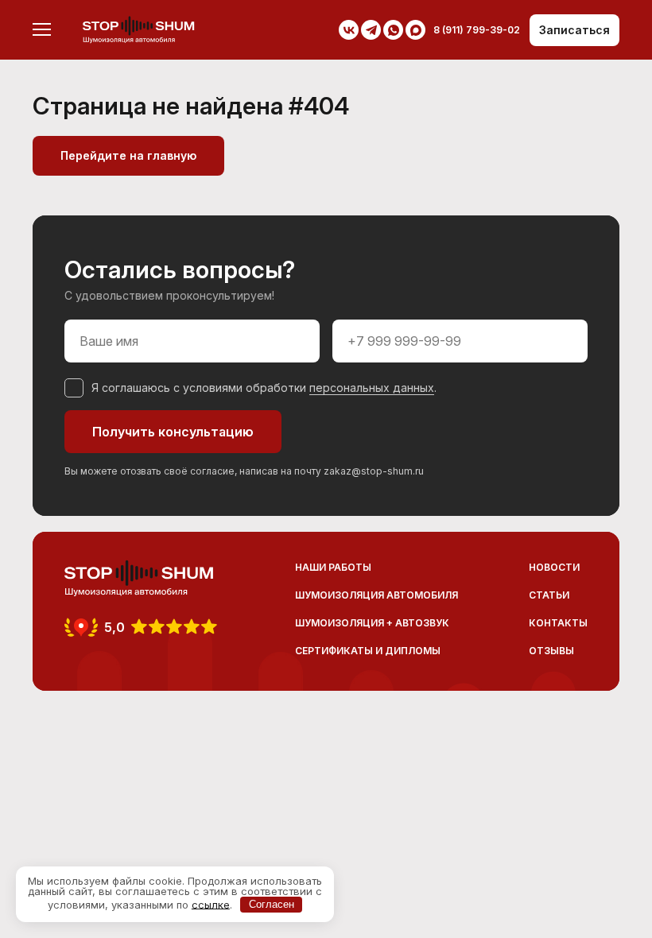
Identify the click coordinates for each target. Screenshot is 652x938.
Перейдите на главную (128, 155)
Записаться (574, 30)
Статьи (549, 595)
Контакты (558, 623)
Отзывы (551, 651)
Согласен (271, 904)
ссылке (211, 903)
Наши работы (333, 567)
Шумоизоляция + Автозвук (372, 623)
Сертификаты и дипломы (367, 651)
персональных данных (371, 387)
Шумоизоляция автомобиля (376, 595)
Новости (554, 567)
